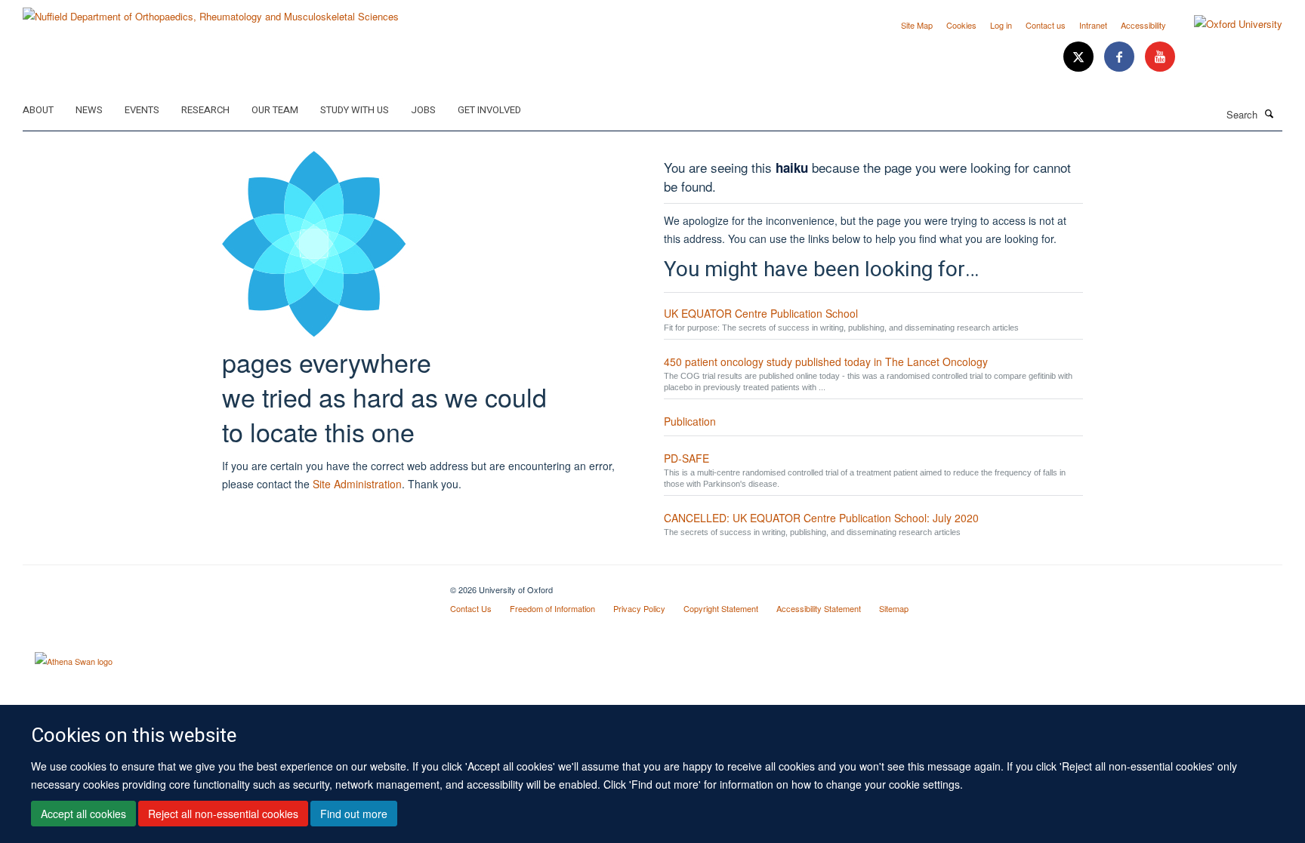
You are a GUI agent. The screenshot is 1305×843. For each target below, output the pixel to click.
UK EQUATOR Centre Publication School (761, 313)
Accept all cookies (83, 813)
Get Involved (489, 110)
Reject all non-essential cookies (223, 813)
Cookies (961, 25)
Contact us (1046, 25)
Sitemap (894, 608)
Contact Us (471, 608)
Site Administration (357, 483)
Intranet (1093, 25)
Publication (690, 421)
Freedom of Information (552, 608)
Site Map (917, 25)
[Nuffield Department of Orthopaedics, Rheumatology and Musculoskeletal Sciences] (211, 11)
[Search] (1269, 113)
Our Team (274, 110)
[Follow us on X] (1080, 57)
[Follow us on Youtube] (1160, 57)
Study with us (354, 110)
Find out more (353, 813)
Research (205, 110)
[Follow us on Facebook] (1120, 57)
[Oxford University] (1226, 24)
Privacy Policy (639, 608)
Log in (1001, 25)
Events (142, 110)
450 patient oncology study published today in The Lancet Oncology (826, 361)
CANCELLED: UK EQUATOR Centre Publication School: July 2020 (821, 517)
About (38, 110)
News (89, 110)
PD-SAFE (686, 458)
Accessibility (1143, 25)
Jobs (423, 110)
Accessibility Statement (818, 608)
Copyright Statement (720, 608)
